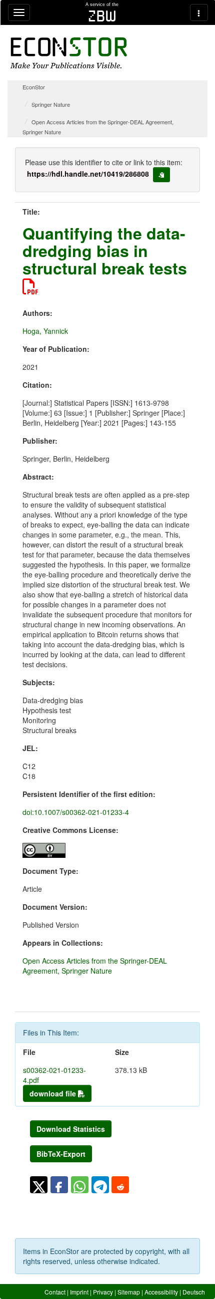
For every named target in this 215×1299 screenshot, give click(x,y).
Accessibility (161, 1292)
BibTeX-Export (61, 1154)
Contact (55, 1292)
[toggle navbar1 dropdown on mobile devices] (19, 12)
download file (54, 1093)
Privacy (103, 1292)
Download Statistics (70, 1129)
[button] (39, 1184)
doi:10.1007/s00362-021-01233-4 (75, 812)
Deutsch (193, 1292)
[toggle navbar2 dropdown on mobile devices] (199, 12)
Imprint (79, 1292)
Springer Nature (51, 104)
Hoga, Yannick (45, 331)
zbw (102, 15)
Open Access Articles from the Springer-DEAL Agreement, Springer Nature (94, 966)
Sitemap (129, 1292)
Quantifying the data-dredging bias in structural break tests (104, 250)
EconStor (33, 87)
